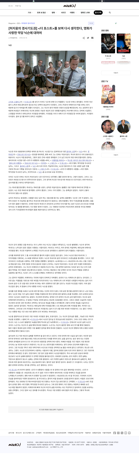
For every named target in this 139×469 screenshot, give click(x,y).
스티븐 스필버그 (14, 102)
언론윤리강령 (96, 433)
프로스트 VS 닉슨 (23, 154)
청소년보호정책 (61, 433)
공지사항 (11, 433)
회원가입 (18, 6)
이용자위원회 (106, 433)
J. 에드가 (53, 163)
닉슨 (80, 151)
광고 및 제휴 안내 (28, 433)
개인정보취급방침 (49, 433)
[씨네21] (69, 5)
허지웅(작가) (13, 38)
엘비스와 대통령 (15, 163)
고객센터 (39, 433)
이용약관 (88, 433)
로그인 (10, 6)
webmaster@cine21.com (40, 447)
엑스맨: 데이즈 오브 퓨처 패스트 (79, 160)
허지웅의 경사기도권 (28, 23)
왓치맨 (43, 163)
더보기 (116, 73)
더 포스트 (27, 102)
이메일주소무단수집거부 (75, 433)
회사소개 (18, 433)
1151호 (91, 23)
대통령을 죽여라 (58, 160)
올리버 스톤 (70, 151)
